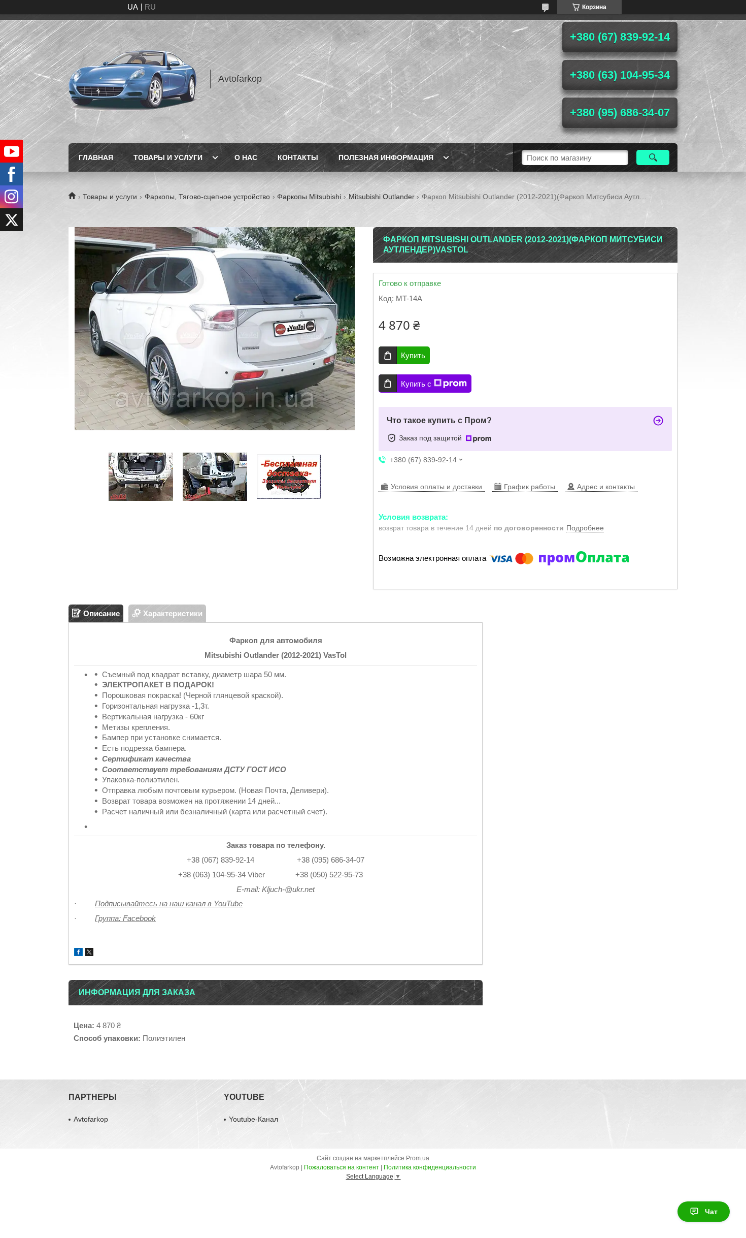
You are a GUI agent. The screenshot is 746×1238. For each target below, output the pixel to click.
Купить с (416, 383)
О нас (245, 157)
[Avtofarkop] (134, 78)
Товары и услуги (167, 157)
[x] (89, 953)
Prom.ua (417, 1158)
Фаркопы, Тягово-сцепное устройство (207, 197)
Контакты (298, 157)
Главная (96, 157)
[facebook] (78, 953)
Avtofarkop (91, 1119)
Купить (413, 355)
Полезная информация (385, 157)
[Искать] (652, 157)
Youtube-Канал (253, 1119)
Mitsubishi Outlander (382, 197)
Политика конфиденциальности (430, 1167)
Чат (711, 1212)
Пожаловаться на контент (341, 1167)
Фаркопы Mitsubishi (309, 197)
